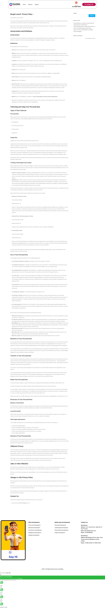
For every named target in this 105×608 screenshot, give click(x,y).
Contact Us (89, 4)
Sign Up (36, 4)
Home (24, 4)
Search (75, 13)
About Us (30, 4)
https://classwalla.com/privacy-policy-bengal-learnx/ (45, 96)
